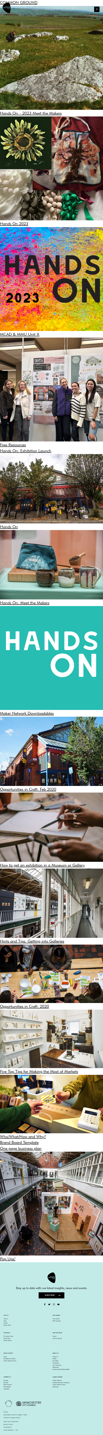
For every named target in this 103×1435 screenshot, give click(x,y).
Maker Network (57, 1380)
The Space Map (8, 1336)
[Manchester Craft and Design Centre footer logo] (51, 1277)
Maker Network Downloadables (27, 713)
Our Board (56, 1363)
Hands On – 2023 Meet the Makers (31, 113)
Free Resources (13, 444)
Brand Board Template (19, 1142)
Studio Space (7, 1340)
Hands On (9, 526)
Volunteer (6, 1389)
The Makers (56, 1318)
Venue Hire (6, 1338)
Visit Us (5, 1318)
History (55, 1358)
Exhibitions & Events (9, 1358)
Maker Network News (9, 1361)
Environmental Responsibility (61, 1369)
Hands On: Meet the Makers (24, 602)
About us (55, 1356)
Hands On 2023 (14, 223)
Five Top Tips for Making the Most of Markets (39, 1071)
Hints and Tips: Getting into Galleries (32, 941)
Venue (54, 1336)
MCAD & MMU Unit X (19, 334)
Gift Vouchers (57, 1321)
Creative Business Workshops (61, 1382)
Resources (56, 1367)
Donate (5, 1380)
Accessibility (7, 1427)
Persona (11, 1430)
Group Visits (7, 1325)
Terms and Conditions (11, 1421)
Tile (17, 1430)
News (5, 1356)
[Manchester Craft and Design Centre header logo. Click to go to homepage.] (5, 8)
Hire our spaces (57, 1338)
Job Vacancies (57, 1365)
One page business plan (20, 1148)
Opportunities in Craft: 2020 (24, 1006)
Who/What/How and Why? (23, 1136)
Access (5, 1323)
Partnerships (7, 1387)
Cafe (4, 1321)
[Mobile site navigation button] (97, 9)
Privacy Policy (8, 1424)
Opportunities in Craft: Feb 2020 (28, 789)
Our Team (55, 1361)
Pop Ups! (7, 1258)
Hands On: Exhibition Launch (25, 450)
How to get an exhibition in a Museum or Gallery (42, 865)
